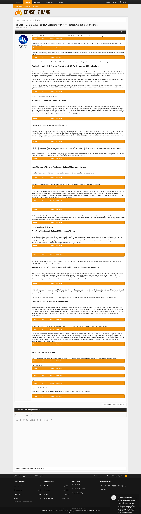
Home (18, 2)
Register (47, 39)
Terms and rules (106, 476)
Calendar (60, 2)
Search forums (27, 6)
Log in (40, 39)
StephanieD (65, 498)
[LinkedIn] (30, 420)
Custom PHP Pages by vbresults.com (70, 512)
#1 (124, 32)
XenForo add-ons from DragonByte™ (65, 510)
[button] (21, 2)
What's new (37, 2)
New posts (19, 6)
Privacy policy (116, 476)
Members (35, 6)
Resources (49, 2)
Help (122, 476)
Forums (27, 2)
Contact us (97, 476)
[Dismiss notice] (137, 496)
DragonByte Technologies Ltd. (88, 510)
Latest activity (78, 493)
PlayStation (19, 27)
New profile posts (79, 489)
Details (98, 510)
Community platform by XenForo (70, 509)
